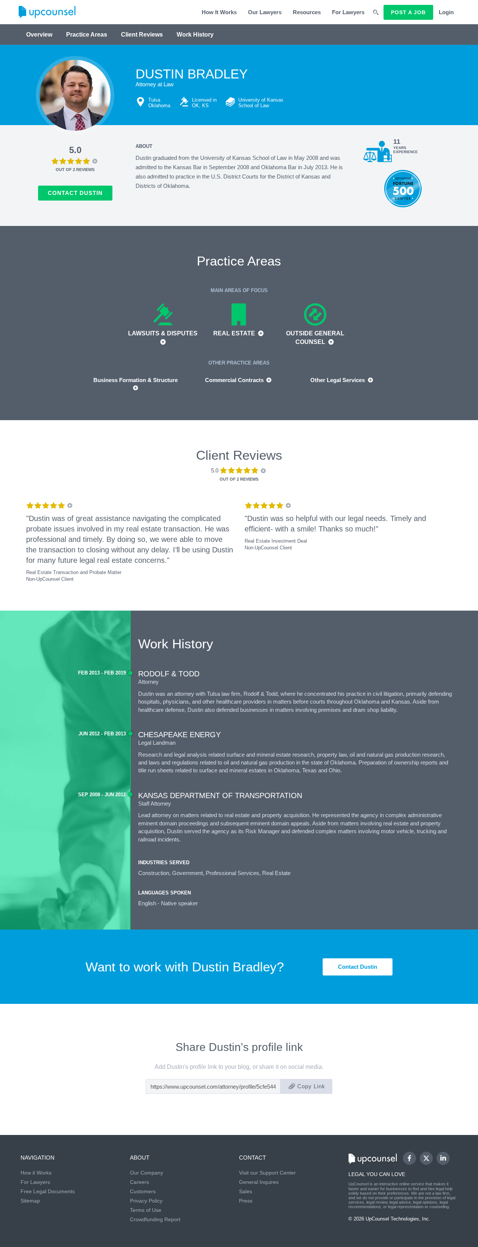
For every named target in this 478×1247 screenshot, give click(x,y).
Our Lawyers (265, 12)
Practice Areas (86, 34)
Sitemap (30, 1201)
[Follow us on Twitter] (426, 1158)
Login (446, 12)
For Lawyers (348, 12)
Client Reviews (142, 34)
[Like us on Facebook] (409, 1158)
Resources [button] (307, 12)
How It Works (219, 12)
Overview (39, 34)
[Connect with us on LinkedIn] (443, 1158)
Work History (195, 34)
